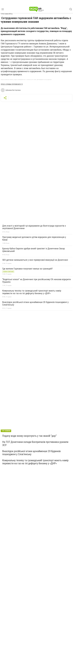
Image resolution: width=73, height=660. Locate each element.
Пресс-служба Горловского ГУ (12, 84)
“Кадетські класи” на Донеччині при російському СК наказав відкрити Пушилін (36, 280)
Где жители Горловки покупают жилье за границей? (27, 268)
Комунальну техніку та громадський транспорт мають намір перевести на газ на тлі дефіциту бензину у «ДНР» (31, 292)
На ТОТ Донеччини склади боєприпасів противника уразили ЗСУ (35, 443)
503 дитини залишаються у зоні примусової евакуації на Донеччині (35, 260)
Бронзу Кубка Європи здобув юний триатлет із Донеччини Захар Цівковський (33, 250)
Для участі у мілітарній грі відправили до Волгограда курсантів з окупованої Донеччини (34, 227)
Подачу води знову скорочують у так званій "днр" (29, 435)
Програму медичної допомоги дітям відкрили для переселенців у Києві (34, 238)
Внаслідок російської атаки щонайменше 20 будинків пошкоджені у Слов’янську (35, 303)
